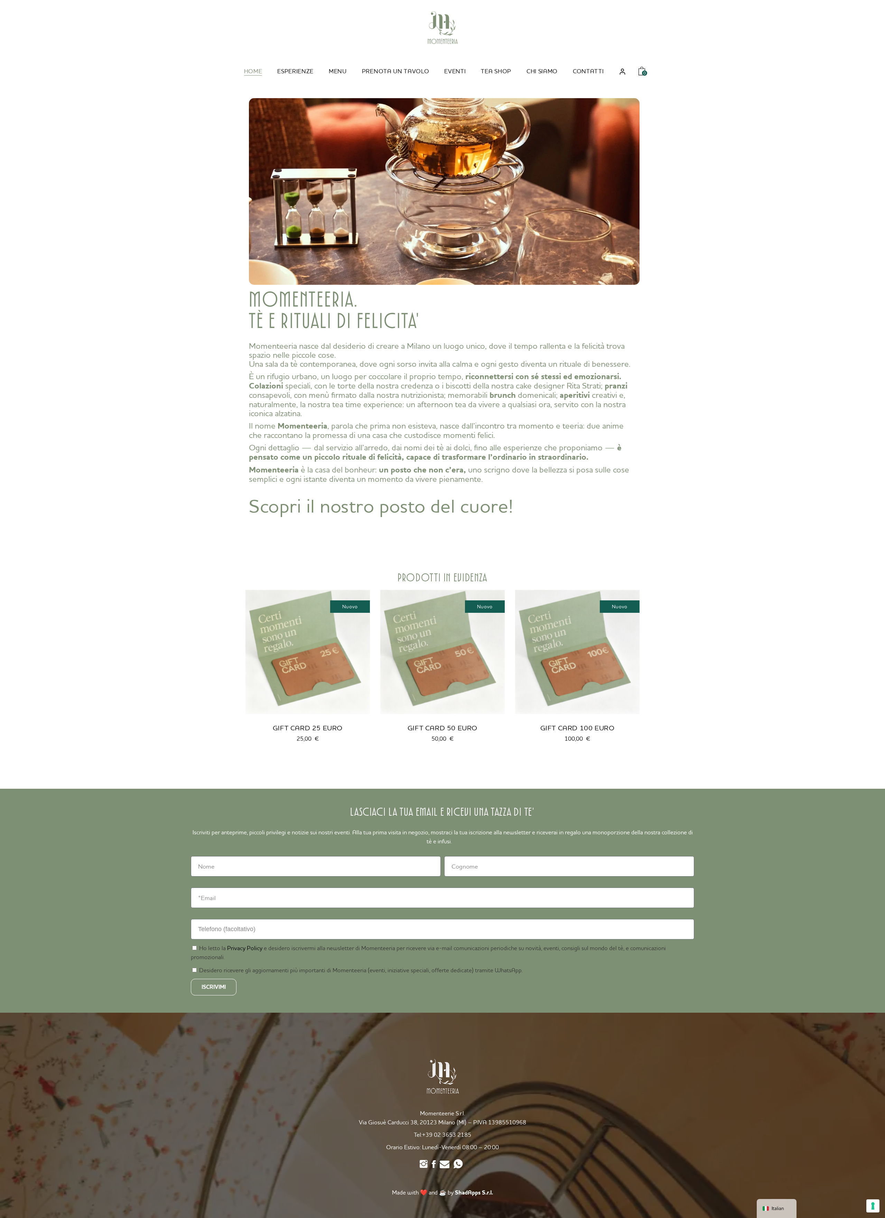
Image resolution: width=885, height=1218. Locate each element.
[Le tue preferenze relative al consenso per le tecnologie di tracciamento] (872, 1205)
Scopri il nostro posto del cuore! (381, 506)
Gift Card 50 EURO (442, 727)
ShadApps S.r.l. (474, 1193)
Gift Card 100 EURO (577, 727)
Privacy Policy (244, 948)
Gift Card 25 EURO (308, 727)
